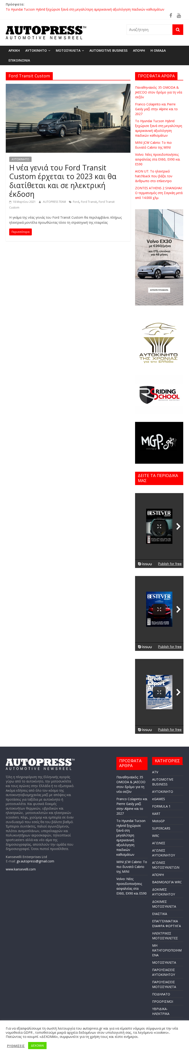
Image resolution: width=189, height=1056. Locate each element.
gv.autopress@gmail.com (35, 861)
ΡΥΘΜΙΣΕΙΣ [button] (16, 1046)
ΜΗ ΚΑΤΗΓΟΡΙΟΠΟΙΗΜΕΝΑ (167, 950)
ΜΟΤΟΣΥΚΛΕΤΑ (68, 50)
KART (156, 813)
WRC (155, 835)
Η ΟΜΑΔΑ (158, 50)
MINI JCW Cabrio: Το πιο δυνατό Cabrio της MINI (131, 867)
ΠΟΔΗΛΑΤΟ (161, 994)
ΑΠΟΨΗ (139, 50)
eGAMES (158, 799)
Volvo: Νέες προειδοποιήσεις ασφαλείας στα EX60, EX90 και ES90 (157, 159)
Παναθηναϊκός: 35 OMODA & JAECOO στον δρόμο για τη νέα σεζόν (158, 92)
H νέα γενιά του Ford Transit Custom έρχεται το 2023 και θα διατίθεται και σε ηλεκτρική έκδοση (62, 181)
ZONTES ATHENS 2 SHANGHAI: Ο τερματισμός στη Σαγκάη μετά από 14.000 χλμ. (159, 193)
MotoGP (158, 821)
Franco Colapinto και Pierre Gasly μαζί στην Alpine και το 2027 (156, 109)
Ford (76, 202)
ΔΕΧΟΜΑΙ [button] (37, 1045)
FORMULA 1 (161, 806)
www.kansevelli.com (21, 869)
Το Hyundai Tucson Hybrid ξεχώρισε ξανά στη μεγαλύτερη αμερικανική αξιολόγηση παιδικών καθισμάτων (85, 9)
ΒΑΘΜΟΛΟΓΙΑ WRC (167, 882)
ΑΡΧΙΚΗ (14, 50)
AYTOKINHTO (36, 50)
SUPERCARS (161, 828)
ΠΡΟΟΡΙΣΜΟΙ (162, 1001)
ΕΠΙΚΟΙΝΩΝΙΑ (19, 60)
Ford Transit (89, 202)
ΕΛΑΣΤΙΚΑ (159, 914)
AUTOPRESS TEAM (55, 202)
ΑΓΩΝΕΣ (158, 843)
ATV (155, 772)
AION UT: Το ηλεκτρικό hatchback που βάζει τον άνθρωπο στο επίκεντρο (153, 176)
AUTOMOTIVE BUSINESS (108, 50)
